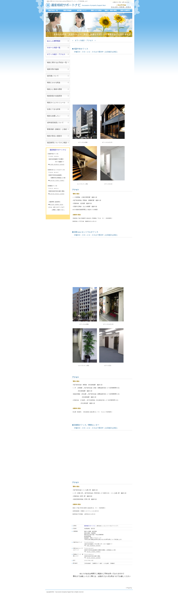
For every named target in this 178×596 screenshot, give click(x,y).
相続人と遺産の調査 (54, 89)
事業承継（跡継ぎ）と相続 (57, 129)
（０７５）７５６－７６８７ (57, 180)
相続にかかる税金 (53, 82)
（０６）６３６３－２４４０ (57, 164)
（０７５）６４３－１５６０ (57, 193)
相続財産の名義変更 (54, 96)
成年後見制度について (55, 122)
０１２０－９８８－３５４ (121, 7)
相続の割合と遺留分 (54, 136)
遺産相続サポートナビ (76, 5)
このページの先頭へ (129, 588)
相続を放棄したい (53, 116)
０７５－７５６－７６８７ (93, 551)
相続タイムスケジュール (56, 102)
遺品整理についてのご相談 (57, 142)
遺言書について (53, 76)
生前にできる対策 (53, 109)
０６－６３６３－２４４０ (93, 545)
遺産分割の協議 (53, 69)
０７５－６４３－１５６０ (93, 557)
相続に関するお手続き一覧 (57, 62)
